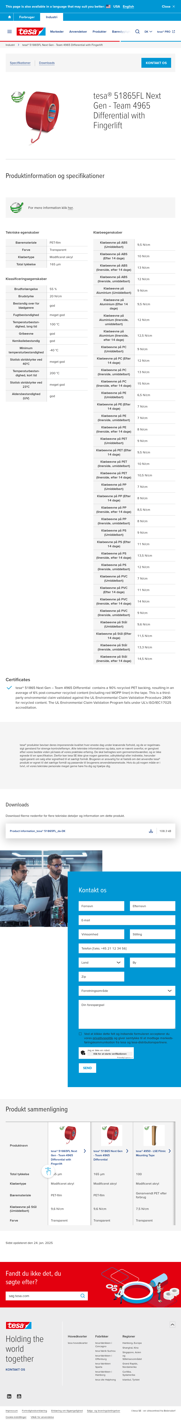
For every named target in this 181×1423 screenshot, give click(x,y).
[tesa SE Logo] (31, 31)
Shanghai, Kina (130, 1347)
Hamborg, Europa (132, 1342)
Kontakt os (156, 63)
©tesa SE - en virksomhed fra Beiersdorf (153, 1410)
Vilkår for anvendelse (42, 1417)
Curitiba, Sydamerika (128, 1373)
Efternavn (139, 906)
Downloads (47, 63)
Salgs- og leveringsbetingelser (103, 1410)
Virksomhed (89, 934)
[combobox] (98, 964)
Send (87, 1068)
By (134, 962)
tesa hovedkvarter (78, 1342)
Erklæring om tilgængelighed (67, 1410)
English (128, 6)
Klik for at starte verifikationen (110, 1053)
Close (166, 6)
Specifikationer (20, 63)
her (70, 208)
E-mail (85, 920)
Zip (83, 976)
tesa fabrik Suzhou (105, 1350)
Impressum (12, 1410)
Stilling (137, 934)
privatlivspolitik (103, 1038)
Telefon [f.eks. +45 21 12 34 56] (104, 948)
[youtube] (19, 1397)
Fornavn (87, 906)
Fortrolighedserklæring (34, 1410)
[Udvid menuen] (9, 31)
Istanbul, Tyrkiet (130, 1379)
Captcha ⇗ (125, 1058)
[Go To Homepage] (9, 17)
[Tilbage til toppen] (172, 1325)
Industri (51, 17)
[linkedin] (9, 1397)
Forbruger (27, 17)
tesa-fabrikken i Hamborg (103, 1373)
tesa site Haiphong (105, 1379)
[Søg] (137, 31)
